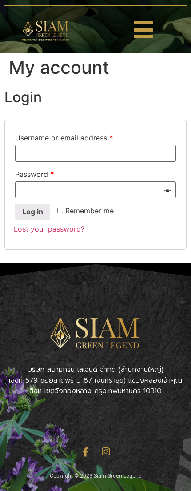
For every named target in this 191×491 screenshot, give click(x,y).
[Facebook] (85, 451)
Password (34, 174)
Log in (32, 211)
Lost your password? (49, 228)
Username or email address (64, 137)
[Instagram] (105, 451)
